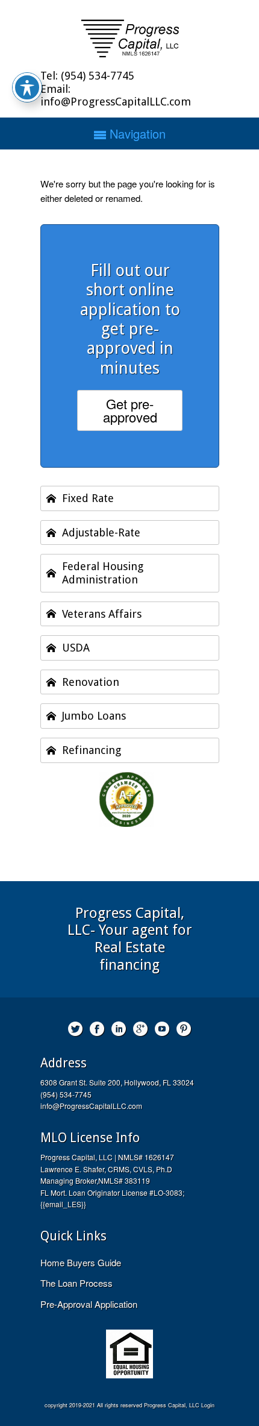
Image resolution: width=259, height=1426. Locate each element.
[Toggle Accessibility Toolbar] (27, 87)
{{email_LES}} (63, 1204)
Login (207, 1405)
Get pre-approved (130, 410)
